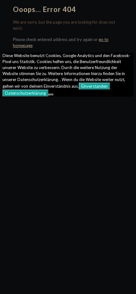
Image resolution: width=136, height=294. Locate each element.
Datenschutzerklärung (25, 93)
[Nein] (50, 95)
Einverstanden (94, 86)
